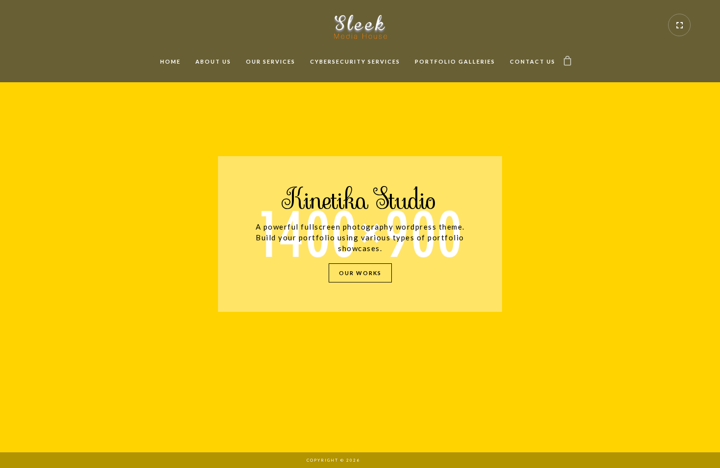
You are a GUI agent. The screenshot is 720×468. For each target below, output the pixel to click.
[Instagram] (389, 460)
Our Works (360, 273)
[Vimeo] (372, 460)
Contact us (532, 61)
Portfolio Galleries (455, 61)
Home (170, 61)
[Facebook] (424, 460)
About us (213, 61)
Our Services (270, 61)
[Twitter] (406, 460)
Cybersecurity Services (355, 61)
